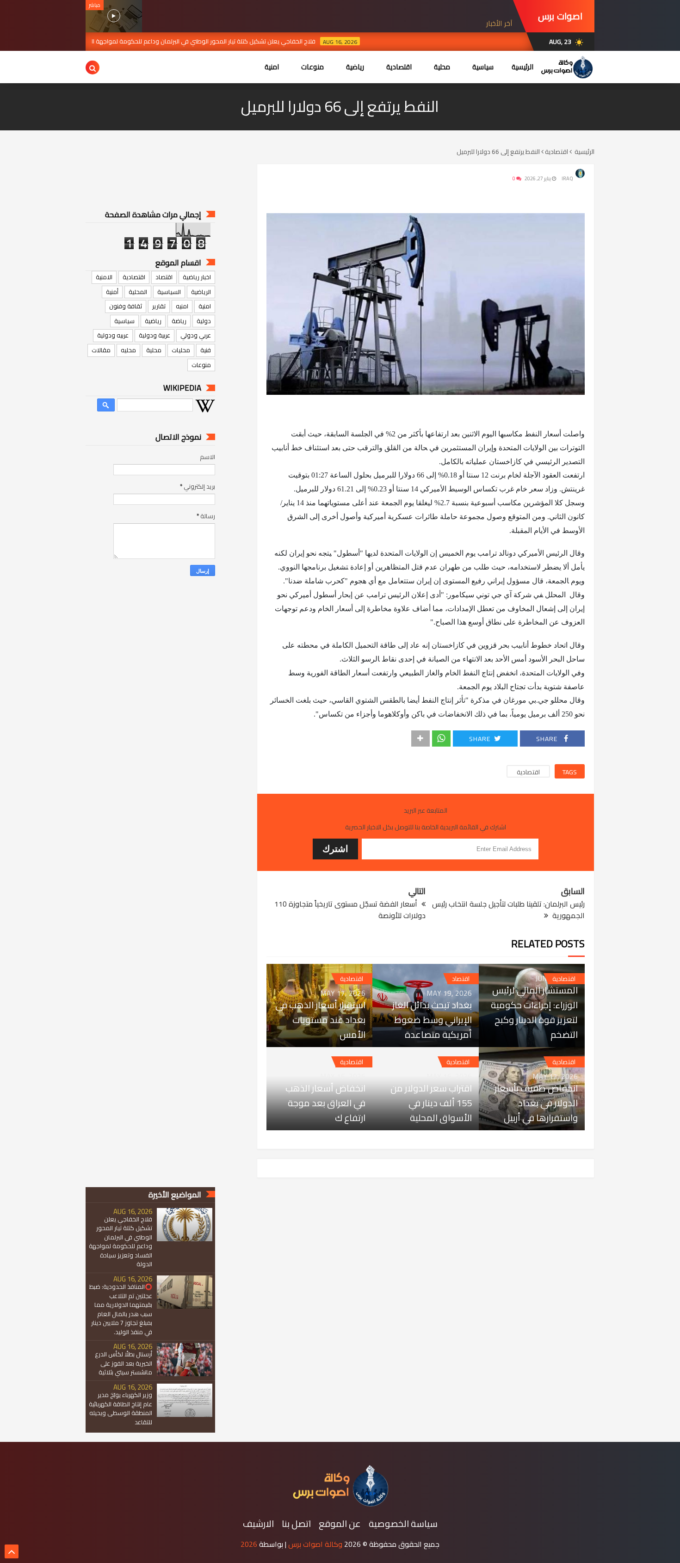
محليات (181, 350)
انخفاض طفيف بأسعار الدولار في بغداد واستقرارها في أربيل (536, 1103)
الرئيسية (522, 67)
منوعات (201, 364)
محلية (153, 350)
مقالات (101, 350)
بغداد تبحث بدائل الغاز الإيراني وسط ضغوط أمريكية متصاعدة (431, 1020)
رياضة (179, 320)
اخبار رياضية (197, 276)
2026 (249, 1544)
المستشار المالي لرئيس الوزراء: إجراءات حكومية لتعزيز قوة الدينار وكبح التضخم (534, 1012)
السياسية (169, 291)
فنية (205, 350)
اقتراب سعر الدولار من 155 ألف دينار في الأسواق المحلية (430, 1103)
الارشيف (258, 1524)
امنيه (182, 306)
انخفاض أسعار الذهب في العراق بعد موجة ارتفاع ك (325, 1103)
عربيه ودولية (113, 335)
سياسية (124, 320)
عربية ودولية (154, 335)
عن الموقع (340, 1524)
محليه (128, 350)
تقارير (159, 306)
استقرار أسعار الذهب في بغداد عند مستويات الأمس (320, 1020)
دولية (204, 320)
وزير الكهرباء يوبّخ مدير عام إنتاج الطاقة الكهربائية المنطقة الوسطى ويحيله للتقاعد (120, 1408)
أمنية (112, 291)
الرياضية (201, 291)
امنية (204, 306)
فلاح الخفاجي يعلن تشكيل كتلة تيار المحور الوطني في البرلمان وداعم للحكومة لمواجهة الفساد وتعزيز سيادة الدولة (226, 41)
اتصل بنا (296, 1524)
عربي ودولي (195, 335)
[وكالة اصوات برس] (340, 1504)
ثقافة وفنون (125, 306)
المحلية (138, 291)
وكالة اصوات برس (315, 1544)
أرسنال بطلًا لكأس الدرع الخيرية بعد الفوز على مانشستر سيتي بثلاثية (123, 1363)
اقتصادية (528, 772)
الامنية (104, 276)
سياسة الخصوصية (403, 1524)
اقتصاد (461, 979)
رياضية (153, 320)
